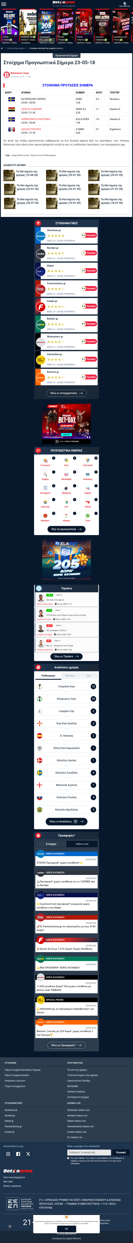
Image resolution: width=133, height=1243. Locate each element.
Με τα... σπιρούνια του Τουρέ (59, 645)
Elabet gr (9, 1121)
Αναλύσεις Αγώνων (15, 1080)
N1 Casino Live (74, 1137)
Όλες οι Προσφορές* (64, 1045)
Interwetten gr (54, 354)
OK (66, 1228)
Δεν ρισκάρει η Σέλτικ (56, 630)
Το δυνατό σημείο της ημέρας (82, 1075)
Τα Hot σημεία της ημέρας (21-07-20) (112, 187)
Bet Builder (72, 1086)
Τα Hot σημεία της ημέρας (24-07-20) (112, 173)
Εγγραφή (121, 1152)
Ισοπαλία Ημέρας (76, 1091)
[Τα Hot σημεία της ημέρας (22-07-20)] (51, 189)
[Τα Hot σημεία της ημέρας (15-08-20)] (9, 175)
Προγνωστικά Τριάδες (79, 1080)
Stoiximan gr (54, 230)
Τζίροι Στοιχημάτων (15, 1086)
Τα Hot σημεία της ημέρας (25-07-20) (70, 173)
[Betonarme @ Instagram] (8, 1154)
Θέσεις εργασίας (12, 1186)
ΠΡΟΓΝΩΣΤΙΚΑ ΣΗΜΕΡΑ (16, 48)
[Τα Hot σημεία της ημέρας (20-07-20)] (9, 203)
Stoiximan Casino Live (78, 1110)
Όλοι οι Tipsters (64, 656)
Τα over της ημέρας (77, 1070)
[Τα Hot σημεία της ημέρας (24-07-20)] (94, 175)
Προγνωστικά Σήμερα (66, 55)
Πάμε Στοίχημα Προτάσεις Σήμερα (22, 1070)
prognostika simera (20, 155)
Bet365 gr (52, 318)
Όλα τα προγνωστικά (64, 529)
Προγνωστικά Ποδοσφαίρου (43, 155)
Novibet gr (52, 247)
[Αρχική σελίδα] (2, 48)
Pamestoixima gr (56, 283)
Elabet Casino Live (76, 1121)
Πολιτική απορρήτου (14, 1177)
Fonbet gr (52, 301)
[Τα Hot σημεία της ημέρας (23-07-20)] (9, 189)
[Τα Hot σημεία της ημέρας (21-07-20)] (94, 189)
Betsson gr (53, 372)
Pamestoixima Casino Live (80, 1126)
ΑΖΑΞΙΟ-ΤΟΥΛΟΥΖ (31, 129)
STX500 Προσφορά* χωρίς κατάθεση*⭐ (60, 862)
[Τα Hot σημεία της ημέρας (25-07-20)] (51, 175)
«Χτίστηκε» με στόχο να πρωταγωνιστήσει (66, 615)
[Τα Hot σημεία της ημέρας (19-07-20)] (51, 203)
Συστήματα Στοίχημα (78, 1097)
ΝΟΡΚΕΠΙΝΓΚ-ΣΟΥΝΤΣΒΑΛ (36, 119)
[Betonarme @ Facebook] (18, 1154)
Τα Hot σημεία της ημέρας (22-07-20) (70, 187)
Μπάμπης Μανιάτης (45, 650)
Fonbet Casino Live (76, 1132)
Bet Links (8, 1181)
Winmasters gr (55, 336)
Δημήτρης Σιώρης (44, 619)
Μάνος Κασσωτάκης (45, 604)
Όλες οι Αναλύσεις (63, 821)
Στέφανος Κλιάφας (44, 634)
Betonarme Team (20, 73)
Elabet (50, 265)
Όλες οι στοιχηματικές (64, 393)
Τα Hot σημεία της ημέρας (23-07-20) (28, 187)
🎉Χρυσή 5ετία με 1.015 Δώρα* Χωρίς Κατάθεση (64, 948)
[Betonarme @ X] (28, 1154)
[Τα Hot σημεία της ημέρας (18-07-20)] (94, 203)
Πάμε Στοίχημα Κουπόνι (17, 1075)
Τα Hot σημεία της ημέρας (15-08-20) (27, 173)
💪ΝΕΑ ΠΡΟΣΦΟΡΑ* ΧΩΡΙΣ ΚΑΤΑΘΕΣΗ (58, 967)
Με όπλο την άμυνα (55, 600)
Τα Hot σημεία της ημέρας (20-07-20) (28, 201)
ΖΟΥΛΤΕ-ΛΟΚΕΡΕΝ (31, 109)
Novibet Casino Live (77, 1115)
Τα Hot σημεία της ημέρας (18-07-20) (112, 201)
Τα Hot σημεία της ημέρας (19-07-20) (70, 201)
